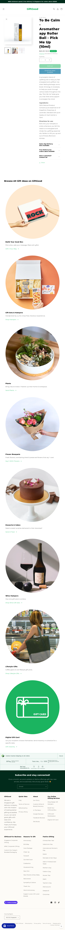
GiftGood (20, 923)
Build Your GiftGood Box (52, 809)
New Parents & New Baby (32, 875)
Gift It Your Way (11, 249)
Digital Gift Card (53, 820)
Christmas (46, 894)
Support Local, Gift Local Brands (31, 895)
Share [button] (43, 162)
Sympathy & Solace (30, 882)
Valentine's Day (48, 844)
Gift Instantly (10, 747)
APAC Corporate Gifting (11, 846)
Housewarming (28, 867)
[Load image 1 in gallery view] (8, 50)
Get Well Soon (28, 859)
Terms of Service (24, 804)
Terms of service (47, 923)
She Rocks (36, 821)
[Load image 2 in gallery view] (15, 50)
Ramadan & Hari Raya (50, 858)
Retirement (27, 878)
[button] (3, 9)
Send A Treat (10, 532)
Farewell (26, 856)
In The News (37, 810)
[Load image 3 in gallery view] (22, 50)
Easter (45, 854)
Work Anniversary (29, 890)
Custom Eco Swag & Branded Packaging (10, 851)
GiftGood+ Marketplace (52, 815)
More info (61, 755)
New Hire (26, 871)
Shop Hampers (11, 319)
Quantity (41, 56)
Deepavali (46, 890)
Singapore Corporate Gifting (11, 841)
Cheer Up (26, 852)
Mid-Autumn (47, 887)
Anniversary (27, 840)
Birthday (26, 844)
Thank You (27, 886)
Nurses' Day (46, 875)
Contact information (55, 925)
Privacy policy (37, 923)
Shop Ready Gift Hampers (53, 803)
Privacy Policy (23, 812)
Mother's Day (47, 867)
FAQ (20, 800)
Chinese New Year (48, 840)
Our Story (36, 800)
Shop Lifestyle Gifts (12, 673)
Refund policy (23, 808)
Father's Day (47, 871)
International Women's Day (50, 849)
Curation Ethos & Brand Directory (38, 805)
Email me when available (50, 71)
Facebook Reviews (39, 818)
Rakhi (44, 879)
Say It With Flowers (12, 461)
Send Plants (10, 390)
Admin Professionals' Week (49, 863)
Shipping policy (57, 923)
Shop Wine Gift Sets (13, 603)
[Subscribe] (46, 787)
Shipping (41, 53)
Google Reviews (38, 814)
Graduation (27, 863)
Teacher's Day (47, 883)
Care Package (28, 848)
